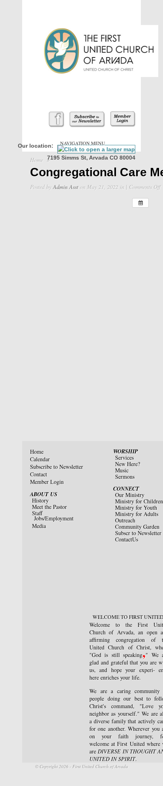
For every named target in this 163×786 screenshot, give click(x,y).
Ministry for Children (139, 501)
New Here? (127, 464)
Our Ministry (129, 495)
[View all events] (140, 203)
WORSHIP (125, 451)
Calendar (40, 459)
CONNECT (126, 489)
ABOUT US (43, 494)
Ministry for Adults (136, 514)
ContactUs (126, 539)
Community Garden (137, 526)
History (40, 500)
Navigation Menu (82, 143)
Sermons (125, 476)
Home (36, 160)
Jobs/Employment (54, 518)
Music (122, 470)
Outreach (125, 520)
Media (39, 526)
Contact (38, 474)
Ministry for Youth (136, 507)
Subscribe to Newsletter (56, 466)
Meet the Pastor (49, 507)
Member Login (47, 481)
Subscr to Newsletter (138, 533)
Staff (37, 513)
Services (124, 457)
